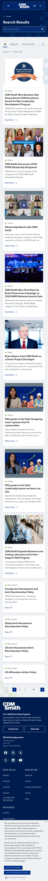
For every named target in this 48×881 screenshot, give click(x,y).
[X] (20, 752)
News (27, 799)
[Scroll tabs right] (43, 45)
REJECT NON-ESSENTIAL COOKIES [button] (17, 873)
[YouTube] (20, 760)
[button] (46, 822)
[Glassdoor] (5, 760)
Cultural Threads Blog (33, 787)
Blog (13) (14, 44)
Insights (6, 812)
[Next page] (42, 690)
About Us (28, 775)
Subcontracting (9, 818)
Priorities (6, 787)
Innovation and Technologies (8, 798)
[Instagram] (13, 752)
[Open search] (40, 6)
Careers (28, 781)
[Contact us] (34, 6)
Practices (6, 781)
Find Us (28, 793)
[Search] (42, 29)
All (5, 44)
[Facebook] (5, 752)
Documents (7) (28, 44)
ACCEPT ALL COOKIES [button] (13, 868)
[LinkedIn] (13, 760)
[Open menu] (8, 6)
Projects (6, 793)
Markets (6, 775)
